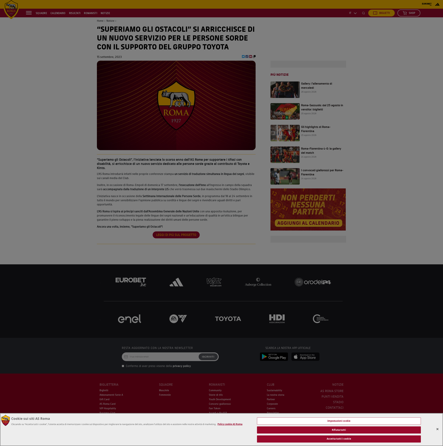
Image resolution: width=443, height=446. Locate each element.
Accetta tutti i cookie (339, 438)
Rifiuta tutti (339, 429)
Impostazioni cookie (338, 420)
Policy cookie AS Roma (230, 424)
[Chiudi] (437, 429)
